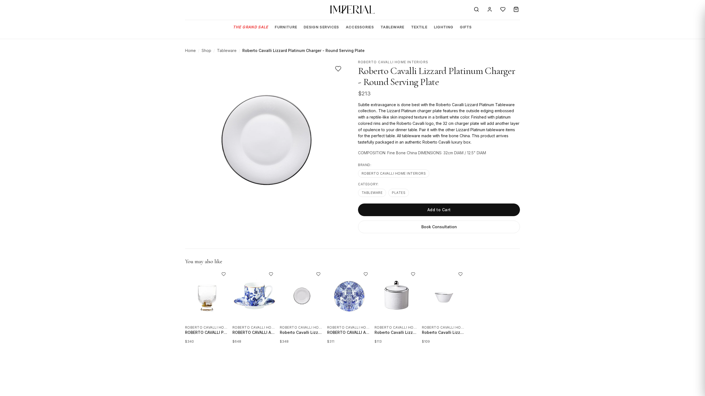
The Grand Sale (250, 27)
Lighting (443, 27)
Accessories (360, 27)
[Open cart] (516, 9)
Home (190, 50)
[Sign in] (490, 9)
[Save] (338, 68)
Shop (206, 50)
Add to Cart (439, 209)
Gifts (466, 27)
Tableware (393, 27)
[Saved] (503, 9)
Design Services (321, 27)
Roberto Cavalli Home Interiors (394, 173)
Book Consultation (439, 226)
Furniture (286, 27)
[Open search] (476, 9)
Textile (419, 27)
